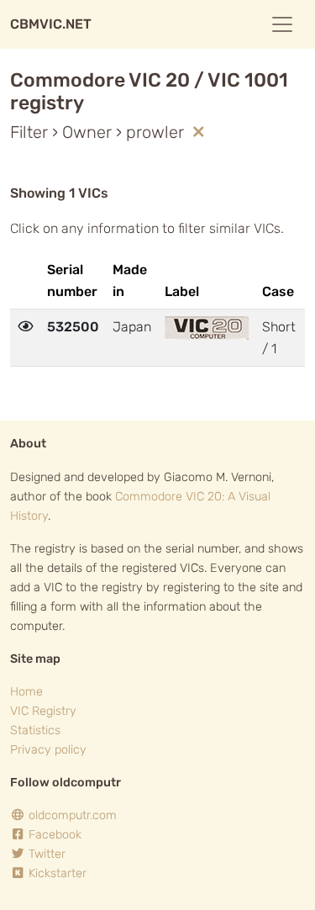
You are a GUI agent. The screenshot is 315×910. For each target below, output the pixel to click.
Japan (132, 327)
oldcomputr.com (71, 815)
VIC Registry (43, 711)
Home (26, 692)
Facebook (53, 835)
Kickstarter (56, 873)
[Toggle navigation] (282, 24)
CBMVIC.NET (51, 24)
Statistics (35, 730)
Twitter (45, 854)
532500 (73, 327)
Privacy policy (48, 750)
